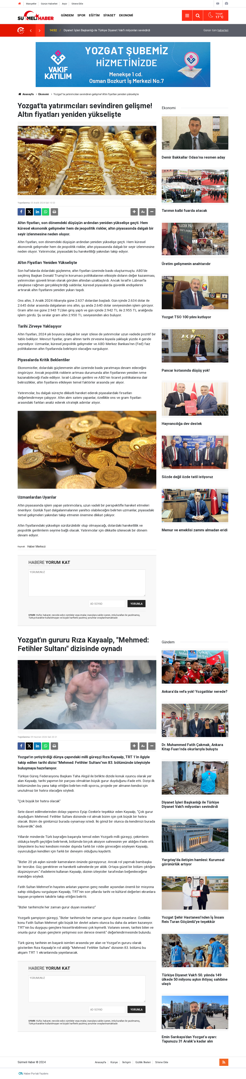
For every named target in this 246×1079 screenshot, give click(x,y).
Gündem (67, 15)
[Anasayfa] (20, 3)
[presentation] (30, 30)
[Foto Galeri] (226, 3)
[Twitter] (29, 211)
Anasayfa (28, 94)
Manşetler (31, 3)
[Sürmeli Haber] (36, 15)
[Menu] (187, 15)
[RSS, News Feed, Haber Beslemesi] (223, 1062)
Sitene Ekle (77, 3)
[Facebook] (21, 211)
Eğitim (94, 15)
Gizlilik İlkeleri (143, 1062)
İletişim (126, 1062)
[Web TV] (218, 3)
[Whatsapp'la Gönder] (45, 211)
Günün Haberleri (49, 3)
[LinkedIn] (37, 211)
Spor (81, 15)
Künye (114, 1062)
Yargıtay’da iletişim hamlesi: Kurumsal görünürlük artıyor (98, 30)
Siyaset (109, 15)
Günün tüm (215, 30)
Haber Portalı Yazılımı (36, 1073)
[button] (134, 211)
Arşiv (64, 3)
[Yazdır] (54, 211)
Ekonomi (126, 15)
